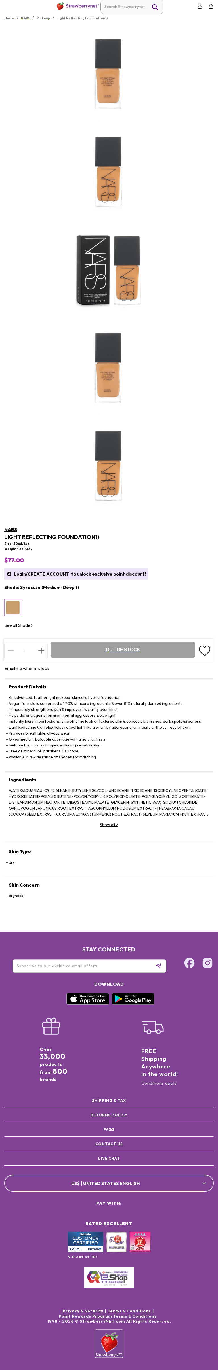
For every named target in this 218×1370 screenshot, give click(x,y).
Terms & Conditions (129, 1311)
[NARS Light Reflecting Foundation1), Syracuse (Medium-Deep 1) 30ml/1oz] (12, 607)
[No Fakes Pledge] (140, 1248)
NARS (10, 529)
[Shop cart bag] (211, 6)
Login (20, 574)
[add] (41, 650)
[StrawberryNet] (76, 6)
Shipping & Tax (109, 1100)
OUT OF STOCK (123, 649)
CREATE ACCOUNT (48, 574)
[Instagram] (207, 964)
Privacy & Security (83, 1311)
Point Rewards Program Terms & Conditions (108, 1316)
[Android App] (133, 1003)
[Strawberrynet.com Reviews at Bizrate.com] (85, 1251)
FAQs (109, 1129)
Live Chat (109, 1158)
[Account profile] (200, 6)
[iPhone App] (87, 1003)
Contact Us (109, 1144)
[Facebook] (189, 964)
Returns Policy (109, 1115)
